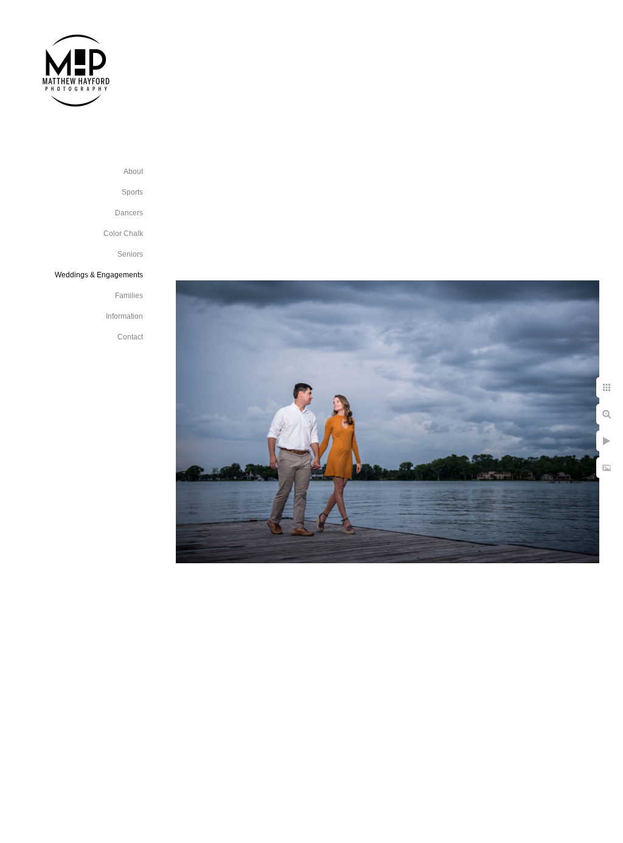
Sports (132, 192)
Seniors (130, 254)
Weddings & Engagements (99, 275)
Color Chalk (123, 233)
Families (129, 295)
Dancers (129, 213)
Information (124, 316)
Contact (130, 337)
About (133, 171)
